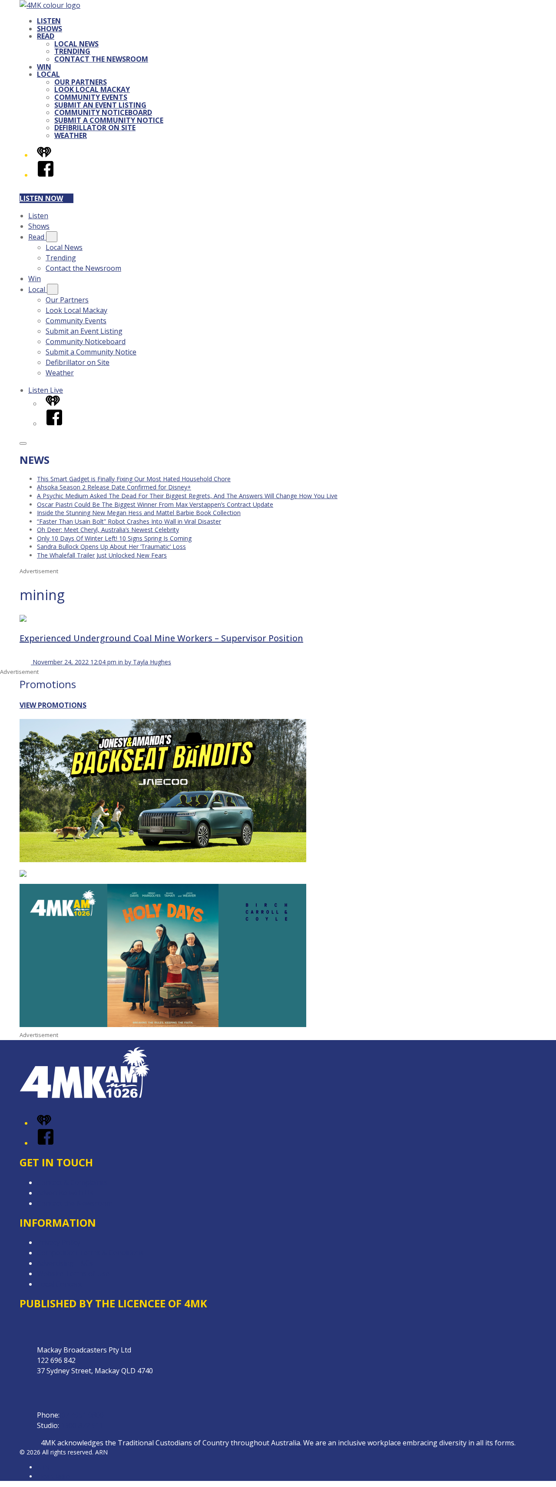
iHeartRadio (53, 1476)
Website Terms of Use (73, 1273)
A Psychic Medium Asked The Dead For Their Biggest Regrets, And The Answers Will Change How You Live (187, 496)
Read (45, 36)
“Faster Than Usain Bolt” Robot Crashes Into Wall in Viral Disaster (129, 521)
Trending (72, 51)
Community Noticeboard (103, 112)
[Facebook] (45, 175)
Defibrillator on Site (95, 127)
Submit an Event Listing (100, 105)
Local (48, 74)
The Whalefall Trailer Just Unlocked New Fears (102, 555)
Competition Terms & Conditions (90, 1252)
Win (44, 67)
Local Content (59, 1284)
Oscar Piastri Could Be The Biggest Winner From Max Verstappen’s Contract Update (155, 504)
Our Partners (80, 82)
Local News (76, 44)
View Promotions (53, 705)
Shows (49, 28)
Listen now (41, 198)
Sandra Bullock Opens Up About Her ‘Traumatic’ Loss (111, 546)
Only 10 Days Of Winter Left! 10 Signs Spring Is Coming (114, 538)
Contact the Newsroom (101, 59)
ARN (43, 1467)
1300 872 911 (82, 1425)
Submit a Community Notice (108, 120)
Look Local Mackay (92, 89)
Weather (70, 135)
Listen (49, 21)
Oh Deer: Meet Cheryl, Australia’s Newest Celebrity (108, 529)
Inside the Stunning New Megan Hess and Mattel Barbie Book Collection (139, 513)
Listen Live (45, 390)
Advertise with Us (65, 1193)
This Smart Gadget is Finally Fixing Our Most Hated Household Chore (134, 479)
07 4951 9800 (82, 1415)
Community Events (90, 97)
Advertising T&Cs (65, 1263)
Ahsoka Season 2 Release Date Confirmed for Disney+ (114, 487)
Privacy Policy (58, 1242)
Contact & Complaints (72, 1182)
